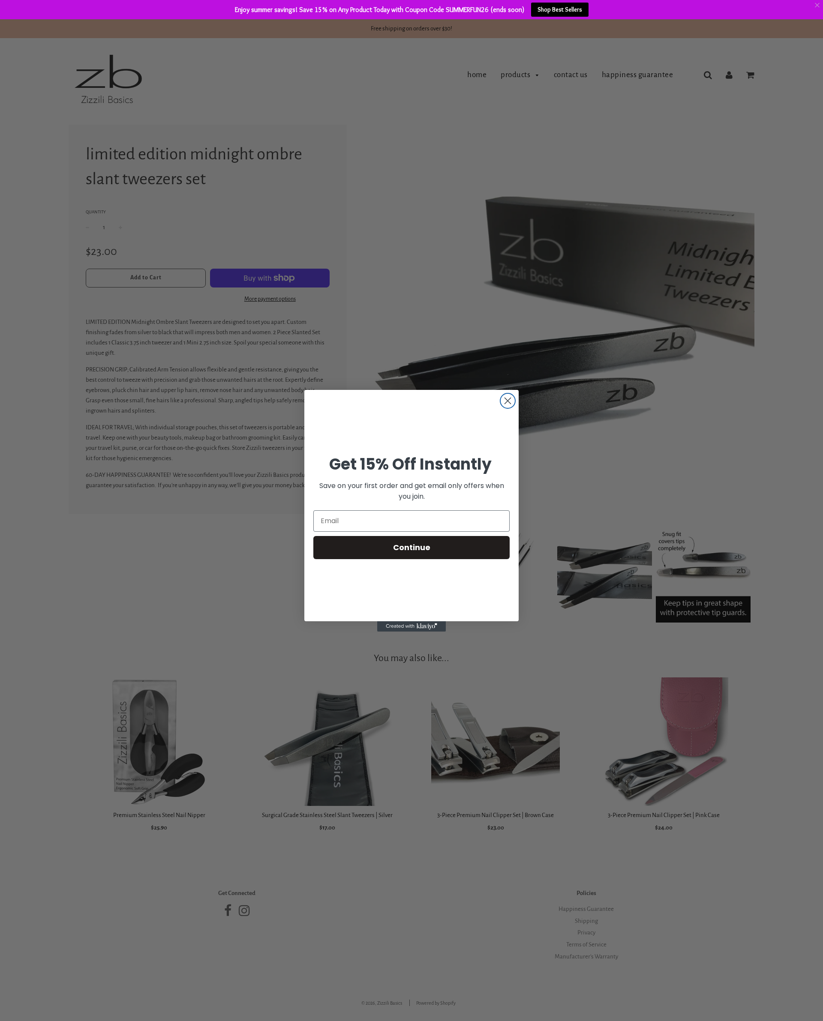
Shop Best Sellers (560, 9)
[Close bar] (817, 5)
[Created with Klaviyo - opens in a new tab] (411, 626)
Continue (411, 547)
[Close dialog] (507, 400)
